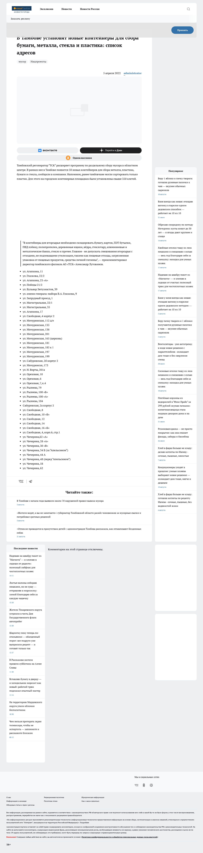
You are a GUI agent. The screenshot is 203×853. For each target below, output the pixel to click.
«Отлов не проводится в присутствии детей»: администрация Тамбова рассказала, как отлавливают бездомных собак (79, 532)
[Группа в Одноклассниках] (79, 158)
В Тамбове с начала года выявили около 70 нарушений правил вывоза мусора (60, 502)
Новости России (90, 8)
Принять (182, 30)
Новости (67, 8)
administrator (133, 73)
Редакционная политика (54, 797)
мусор (22, 61)
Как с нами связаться (90, 801)
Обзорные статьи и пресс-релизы (20, 805)
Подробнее (84, 822)
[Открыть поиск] (188, 9)
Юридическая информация (93, 797)
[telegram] (31, 481)
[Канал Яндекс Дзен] (111, 150)
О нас (8, 797)
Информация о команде (16, 801)
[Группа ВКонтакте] (47, 150)
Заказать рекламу (20, 18)
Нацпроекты (38, 61)
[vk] (21, 481)
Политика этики (50, 801)
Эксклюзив (46, 8)
